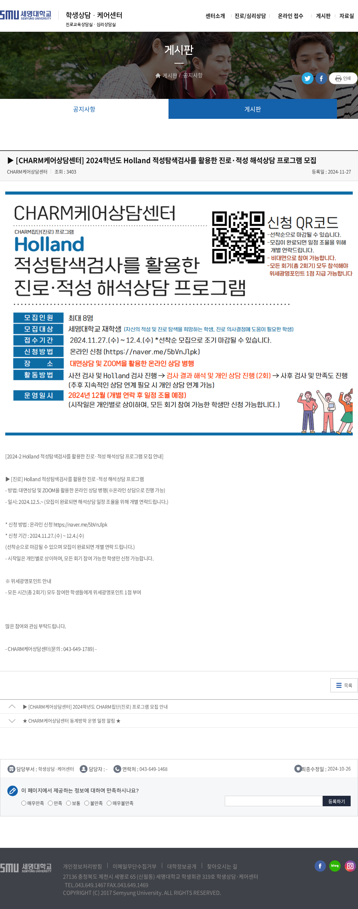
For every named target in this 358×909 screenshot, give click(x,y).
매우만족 (35, 803)
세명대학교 (25, 15)
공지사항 (84, 108)
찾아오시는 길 (222, 866)
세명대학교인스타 (351, 867)
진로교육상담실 (79, 24)
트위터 (308, 78)
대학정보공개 (181, 866)
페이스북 (321, 78)
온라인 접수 (290, 16)
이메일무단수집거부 (135, 866)
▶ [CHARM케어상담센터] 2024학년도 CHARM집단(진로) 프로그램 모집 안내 (95, 706)
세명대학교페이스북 (319, 867)
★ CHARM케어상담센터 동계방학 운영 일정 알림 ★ (72, 720)
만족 (57, 803)
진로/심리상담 (250, 16)
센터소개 (215, 16)
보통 (75, 803)
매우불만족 (123, 803)
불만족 (96, 803)
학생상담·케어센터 (94, 15)
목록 (348, 685)
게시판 (323, 16)
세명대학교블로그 (335, 867)
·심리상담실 (104, 24)
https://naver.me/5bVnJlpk (80, 524)
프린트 (343, 78)
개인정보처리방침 (82, 866)
